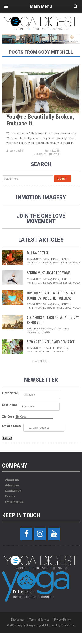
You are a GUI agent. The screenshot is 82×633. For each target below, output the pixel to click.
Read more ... (41, 361)
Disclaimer (17, 619)
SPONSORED (61, 328)
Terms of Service (39, 619)
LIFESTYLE (53, 154)
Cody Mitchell (17, 150)
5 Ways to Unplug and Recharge (51, 341)
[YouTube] (54, 534)
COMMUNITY (34, 259)
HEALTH (54, 150)
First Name (10, 393)
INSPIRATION (40, 154)
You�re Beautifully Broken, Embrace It (40, 120)
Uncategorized (34, 332)
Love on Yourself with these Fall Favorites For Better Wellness (51, 295)
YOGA (76, 262)
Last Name (10, 405)
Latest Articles (50, 262)
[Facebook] (26, 534)
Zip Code (8, 416)
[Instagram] (40, 534)
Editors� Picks (51, 259)
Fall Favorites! (37, 252)
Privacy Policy (62, 619)
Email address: (12, 426)
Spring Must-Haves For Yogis (48, 273)
